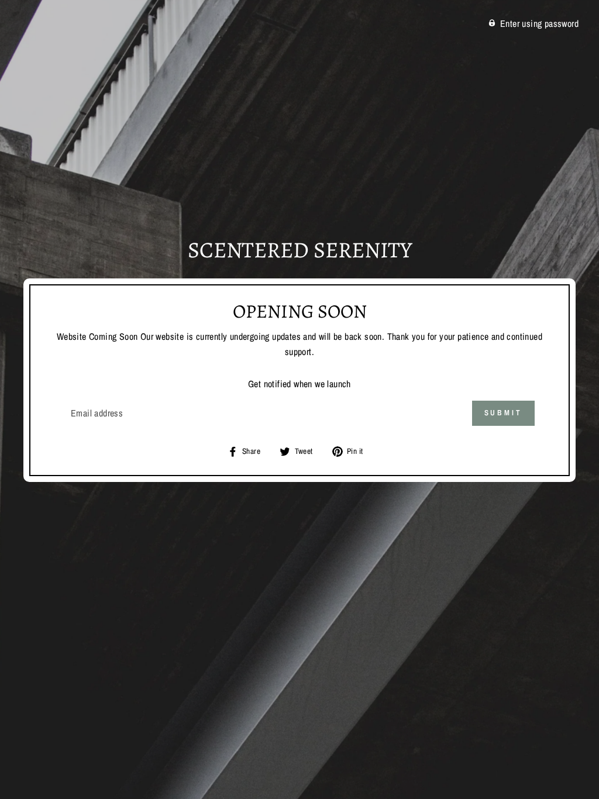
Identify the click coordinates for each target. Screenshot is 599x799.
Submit (503, 413)
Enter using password (539, 23)
